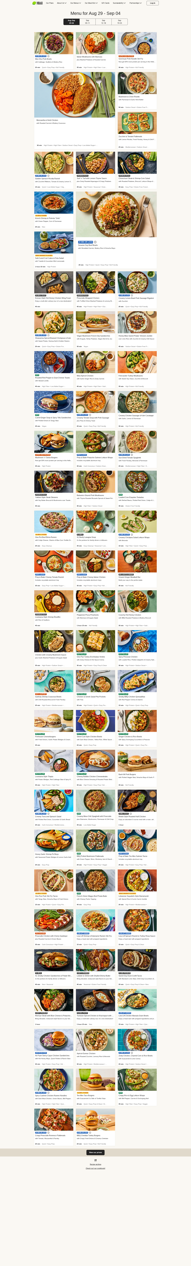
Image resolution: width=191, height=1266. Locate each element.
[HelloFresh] (37, 3)
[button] (71, 22)
